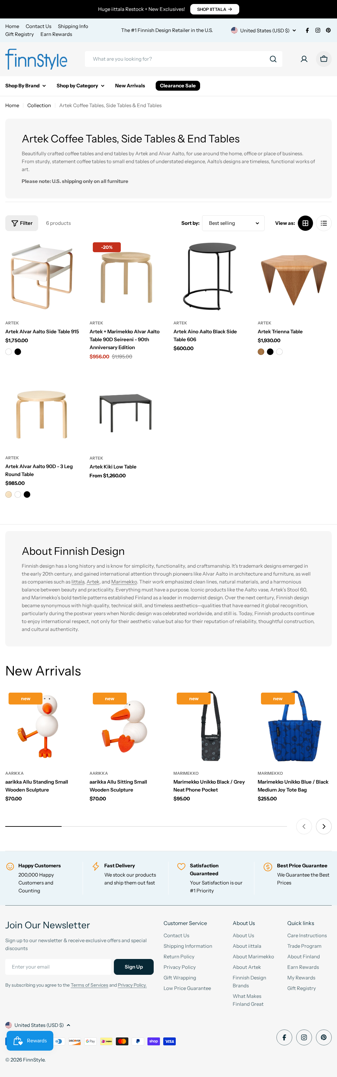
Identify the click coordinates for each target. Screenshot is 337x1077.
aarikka (14, 773)
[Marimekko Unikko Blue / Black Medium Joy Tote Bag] (295, 726)
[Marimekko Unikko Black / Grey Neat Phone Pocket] (210, 726)
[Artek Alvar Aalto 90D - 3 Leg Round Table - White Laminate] (17, 494)
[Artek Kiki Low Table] (127, 411)
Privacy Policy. (132, 985)
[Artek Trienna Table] (295, 276)
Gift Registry (19, 34)
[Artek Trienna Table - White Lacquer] (279, 351)
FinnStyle (33, 1060)
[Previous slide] (304, 826)
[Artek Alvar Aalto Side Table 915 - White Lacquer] (8, 351)
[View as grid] (305, 223)
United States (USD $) (265, 30)
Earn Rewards (56, 34)
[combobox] (183, 59)
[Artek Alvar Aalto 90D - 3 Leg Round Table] (42, 411)
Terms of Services (89, 985)
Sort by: (190, 223)
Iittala (77, 582)
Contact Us (38, 26)
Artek (12, 322)
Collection (39, 105)
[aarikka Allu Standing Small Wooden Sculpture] (42, 726)
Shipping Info (73, 26)
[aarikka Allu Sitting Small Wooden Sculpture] (127, 726)
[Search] (273, 59)
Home (12, 26)
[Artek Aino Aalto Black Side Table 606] (210, 276)
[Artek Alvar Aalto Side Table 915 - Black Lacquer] (17, 351)
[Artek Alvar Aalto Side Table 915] (42, 276)
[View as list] (324, 223)
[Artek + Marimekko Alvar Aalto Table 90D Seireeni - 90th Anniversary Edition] (127, 276)
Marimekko (124, 582)
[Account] (304, 59)
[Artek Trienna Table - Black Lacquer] (270, 351)
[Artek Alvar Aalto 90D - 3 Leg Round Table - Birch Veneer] (8, 494)
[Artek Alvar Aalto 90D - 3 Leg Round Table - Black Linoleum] (27, 494)
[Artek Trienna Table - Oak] (261, 351)
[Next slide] (324, 826)
